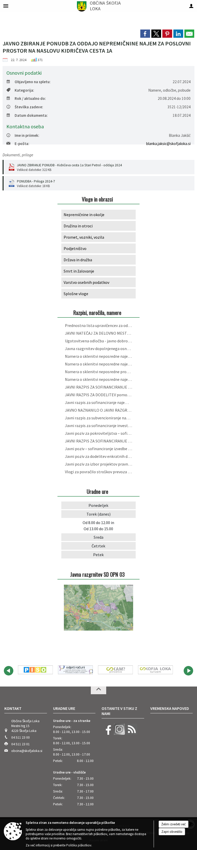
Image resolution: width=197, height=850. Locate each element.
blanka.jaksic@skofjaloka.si (168, 143)
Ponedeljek (98, 505)
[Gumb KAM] (115, 669)
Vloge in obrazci (97, 199)
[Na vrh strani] (98, 690)
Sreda (98, 537)
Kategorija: (24, 90)
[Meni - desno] (191, 6)
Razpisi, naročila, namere (97, 312)
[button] (8, 670)
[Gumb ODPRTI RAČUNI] (75, 669)
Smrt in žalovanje (79, 271)
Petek (98, 554)
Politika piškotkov (78, 845)
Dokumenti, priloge (18, 154)
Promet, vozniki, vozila (84, 237)
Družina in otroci (78, 225)
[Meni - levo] (6, 6)
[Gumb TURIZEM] (155, 669)
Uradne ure (64, 708)
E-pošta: (22, 143)
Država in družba (78, 259)
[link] (145, 34)
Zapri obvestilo (171, 831)
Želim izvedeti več (173, 824)
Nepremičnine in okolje (84, 214)
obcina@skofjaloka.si (26, 751)
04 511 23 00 (20, 737)
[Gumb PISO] (35, 669)
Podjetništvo (75, 248)
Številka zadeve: (29, 106)
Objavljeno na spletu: (33, 81)
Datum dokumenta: (31, 115)
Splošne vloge (76, 293)
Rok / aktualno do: (30, 98)
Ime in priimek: (27, 135)
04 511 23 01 (20, 744)
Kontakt (13, 708)
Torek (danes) (98, 514)
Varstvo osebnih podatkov (86, 282)
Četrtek (98, 545)
